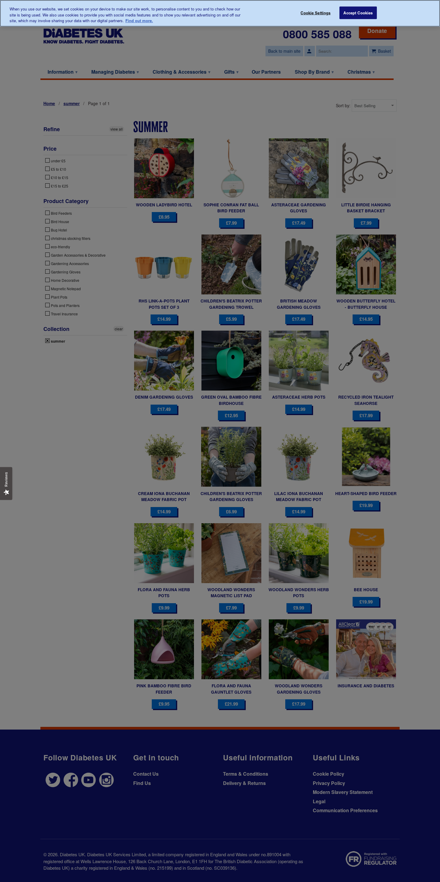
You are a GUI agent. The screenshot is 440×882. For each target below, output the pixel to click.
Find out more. (139, 20)
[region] (220, 13)
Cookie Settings (315, 13)
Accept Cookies (358, 13)
